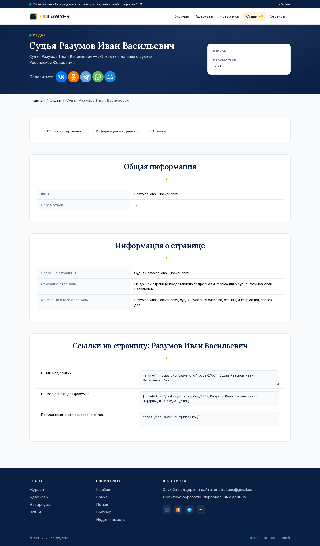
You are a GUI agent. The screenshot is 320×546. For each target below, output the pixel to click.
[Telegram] (85, 76)
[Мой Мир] (110, 76)
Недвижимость (110, 519)
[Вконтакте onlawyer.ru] (167, 509)
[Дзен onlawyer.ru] (201, 509)
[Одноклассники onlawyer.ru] (178, 509)
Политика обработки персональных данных (204, 497)
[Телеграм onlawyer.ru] (189, 509)
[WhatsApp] (98, 76)
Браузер (104, 512)
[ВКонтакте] (61, 76)
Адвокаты (204, 16)
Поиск (102, 504)
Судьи (251, 16)
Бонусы (103, 497)
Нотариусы (230, 16)
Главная (37, 100)
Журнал (285, 4)
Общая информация (64, 131)
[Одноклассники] (73, 76)
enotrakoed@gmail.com (235, 489)
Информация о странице (117, 131)
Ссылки (159, 131)
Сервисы (277, 16)
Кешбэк (103, 489)
